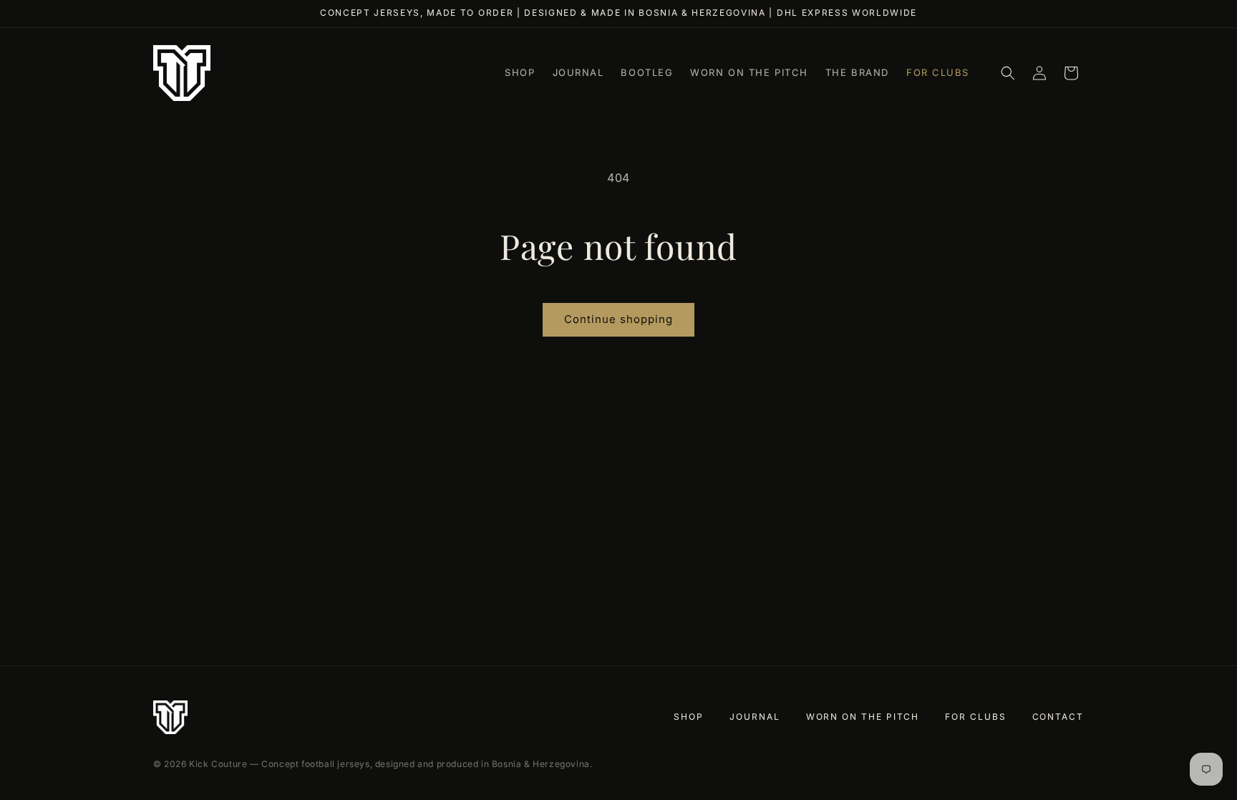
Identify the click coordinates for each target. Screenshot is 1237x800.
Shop (689, 716)
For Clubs (975, 716)
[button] (1008, 73)
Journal (754, 716)
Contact (1058, 716)
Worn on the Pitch (863, 716)
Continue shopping (618, 319)
